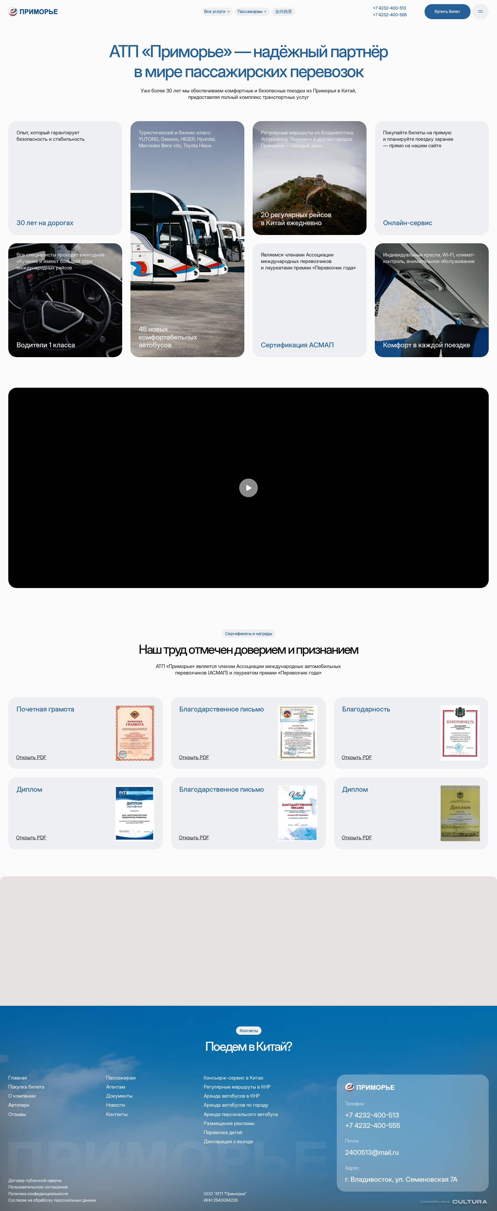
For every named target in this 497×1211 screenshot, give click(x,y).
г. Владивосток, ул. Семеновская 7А (401, 1179)
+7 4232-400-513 (389, 8)
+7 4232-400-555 (390, 14)
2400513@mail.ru (372, 1152)
